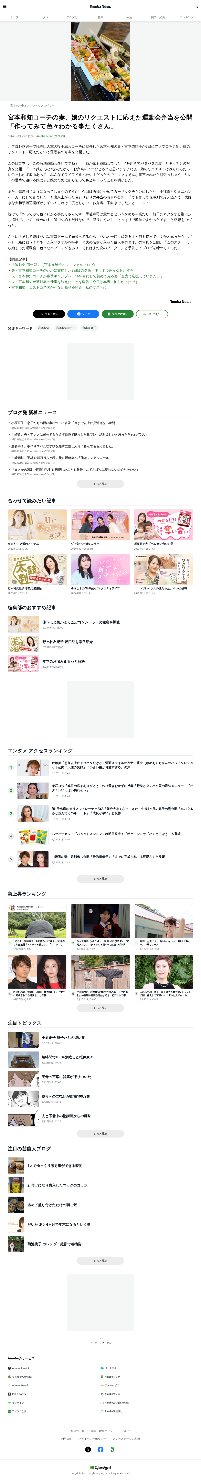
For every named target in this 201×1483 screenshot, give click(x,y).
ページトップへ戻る (100, 1342)
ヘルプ (126, 1431)
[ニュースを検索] (196, 6)
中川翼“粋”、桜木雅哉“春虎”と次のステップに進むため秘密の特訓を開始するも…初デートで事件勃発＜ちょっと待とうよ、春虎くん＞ (102, 995)
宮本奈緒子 (89, 328)
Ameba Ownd (20, 1385)
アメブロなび (19, 1411)
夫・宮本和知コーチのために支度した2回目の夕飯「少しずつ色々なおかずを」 (74, 270)
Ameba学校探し (113, 1411)
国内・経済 (158, 17)
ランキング (187, 17)
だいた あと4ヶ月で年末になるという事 (58, 1224)
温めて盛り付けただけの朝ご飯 (52, 1204)
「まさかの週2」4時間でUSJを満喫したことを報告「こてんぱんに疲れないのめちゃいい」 (75, 470)
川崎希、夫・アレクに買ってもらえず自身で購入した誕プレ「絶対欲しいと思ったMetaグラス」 (79, 434)
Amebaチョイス (21, 1368)
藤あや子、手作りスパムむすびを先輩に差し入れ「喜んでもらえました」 (63, 446)
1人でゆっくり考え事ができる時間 (54, 1165)
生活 (129, 17)
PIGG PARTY (19, 1394)
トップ (14, 17)
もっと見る (100, 484)
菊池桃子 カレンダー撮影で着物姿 (54, 1244)
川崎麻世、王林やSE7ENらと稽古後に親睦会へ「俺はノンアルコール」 (61, 458)
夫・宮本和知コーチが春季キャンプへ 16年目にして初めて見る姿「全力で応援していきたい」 (87, 276)
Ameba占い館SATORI (117, 1402)
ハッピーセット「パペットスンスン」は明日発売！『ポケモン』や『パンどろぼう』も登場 (116, 834)
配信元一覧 (77, 1431)
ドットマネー (112, 1368)
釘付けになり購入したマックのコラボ (57, 1185)
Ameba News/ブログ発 (51, 136)
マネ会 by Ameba (22, 1376)
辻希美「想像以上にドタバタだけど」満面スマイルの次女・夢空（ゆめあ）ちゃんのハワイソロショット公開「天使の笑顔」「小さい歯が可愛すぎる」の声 (122, 765)
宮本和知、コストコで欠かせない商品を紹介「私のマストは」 (60, 287)
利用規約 (66, 1438)
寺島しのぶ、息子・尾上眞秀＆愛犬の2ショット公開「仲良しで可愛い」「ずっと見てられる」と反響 (166, 995)
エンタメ (42, 17)
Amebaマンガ (112, 1394)
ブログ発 (71, 17)
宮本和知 (43, 328)
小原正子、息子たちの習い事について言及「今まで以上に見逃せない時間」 (64, 423)
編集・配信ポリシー (103, 1431)
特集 (100, 17)
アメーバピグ (112, 1385)
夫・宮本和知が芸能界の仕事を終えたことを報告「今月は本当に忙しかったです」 (76, 281)
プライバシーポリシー (92, 1438)
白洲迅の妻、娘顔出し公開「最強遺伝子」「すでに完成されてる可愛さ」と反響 (108, 857)
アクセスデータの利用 (126, 1438)
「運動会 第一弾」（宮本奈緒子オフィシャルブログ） (54, 264)
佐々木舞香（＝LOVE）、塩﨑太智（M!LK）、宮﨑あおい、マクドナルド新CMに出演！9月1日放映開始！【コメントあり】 (103, 944)
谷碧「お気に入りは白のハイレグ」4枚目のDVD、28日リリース (164, 943)
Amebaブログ (112, 1376)
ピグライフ (18, 1402)
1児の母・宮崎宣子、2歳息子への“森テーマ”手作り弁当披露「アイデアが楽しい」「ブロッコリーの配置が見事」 (39, 944)
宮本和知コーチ (65, 328)
